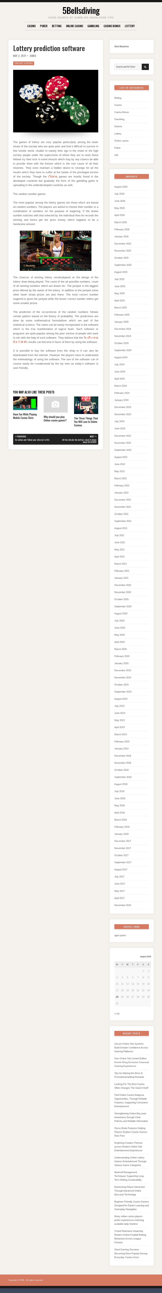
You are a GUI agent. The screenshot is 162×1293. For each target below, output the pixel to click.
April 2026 (119, 215)
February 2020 (121, 656)
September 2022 (122, 450)
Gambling (93, 26)
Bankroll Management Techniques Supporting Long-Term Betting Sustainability (129, 1176)
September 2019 (122, 691)
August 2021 (120, 528)
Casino (31, 26)
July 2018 (119, 791)
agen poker (120, 935)
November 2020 (122, 592)
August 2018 (120, 784)
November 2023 (122, 414)
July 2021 (119, 535)
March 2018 (120, 819)
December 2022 (122, 435)
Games (118, 126)
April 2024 (119, 378)
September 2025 (122, 265)
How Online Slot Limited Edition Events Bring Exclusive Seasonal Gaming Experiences (131, 1062)
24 (117, 996)
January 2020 (121, 663)
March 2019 (120, 734)
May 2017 (119, 891)
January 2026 (121, 236)
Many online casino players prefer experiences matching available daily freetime (129, 1220)
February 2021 (121, 570)
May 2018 (119, 805)
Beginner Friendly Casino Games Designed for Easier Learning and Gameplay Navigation (131, 1205)
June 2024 (119, 371)
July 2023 (119, 421)
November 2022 (122, 442)
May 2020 (119, 634)
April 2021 (119, 556)
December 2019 (122, 670)
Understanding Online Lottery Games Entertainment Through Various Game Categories (130, 1161)
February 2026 (121, 229)
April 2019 (119, 727)
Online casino (74, 26)
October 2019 (121, 684)
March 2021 (120, 563)
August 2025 (120, 272)
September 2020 (122, 606)
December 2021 (122, 499)
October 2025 (121, 257)
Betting (57, 26)
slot (116, 155)
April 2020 (119, 642)
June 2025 (119, 286)
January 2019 (121, 748)
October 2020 (121, 599)
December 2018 (122, 755)
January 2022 (121, 492)
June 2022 (119, 464)
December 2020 (122, 585)
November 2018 (122, 762)
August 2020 (120, 613)
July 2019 (119, 706)
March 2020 (120, 649)
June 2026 (119, 201)
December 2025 (122, 243)
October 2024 (121, 343)
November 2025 (122, 250)
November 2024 (122, 336)
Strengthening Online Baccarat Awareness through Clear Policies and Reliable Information (131, 1117)
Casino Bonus (112, 26)
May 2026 (119, 208)
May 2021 (119, 549)
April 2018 (119, 812)
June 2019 (119, 713)
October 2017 (121, 855)
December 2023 (122, 407)
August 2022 (120, 457)
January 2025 (121, 321)
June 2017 (119, 883)
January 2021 (121, 578)
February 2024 (121, 393)
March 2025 (120, 307)
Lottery (130, 26)
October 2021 (121, 514)
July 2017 (119, 876)
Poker (43, 26)
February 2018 (121, 826)
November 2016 (122, 905)
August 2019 (120, 698)
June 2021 (119, 542)
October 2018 (121, 770)
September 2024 (122, 350)
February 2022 (121, 485)
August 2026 (120, 186)
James (33, 56)
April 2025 (119, 300)
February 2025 (121, 314)
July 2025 (119, 279)
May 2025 (119, 293)
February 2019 (121, 741)
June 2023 (119, 428)
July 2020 (119, 620)
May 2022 (119, 471)
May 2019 (119, 720)
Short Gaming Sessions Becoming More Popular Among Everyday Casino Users (130, 1253)
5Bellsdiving (81, 10)
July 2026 (119, 193)
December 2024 (122, 329)
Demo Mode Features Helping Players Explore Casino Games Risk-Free (130, 1132)
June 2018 (119, 798)
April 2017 (119, 898)
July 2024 (119, 364)
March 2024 (120, 385)
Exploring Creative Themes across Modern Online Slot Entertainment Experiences (128, 1146)
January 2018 (121, 834)
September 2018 (122, 777)
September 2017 (122, 862)
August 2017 (120, 869)
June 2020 (119, 627)
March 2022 (120, 478)
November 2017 (122, 848)
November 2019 (122, 677)
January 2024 (121, 400)
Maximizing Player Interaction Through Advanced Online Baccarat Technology (129, 1191)
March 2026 (120, 222)
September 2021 (122, 521)
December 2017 (122, 841)
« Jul (116, 1013)
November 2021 (122, 506)
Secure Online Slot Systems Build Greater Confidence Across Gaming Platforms (131, 1047)
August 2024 (120, 357)
